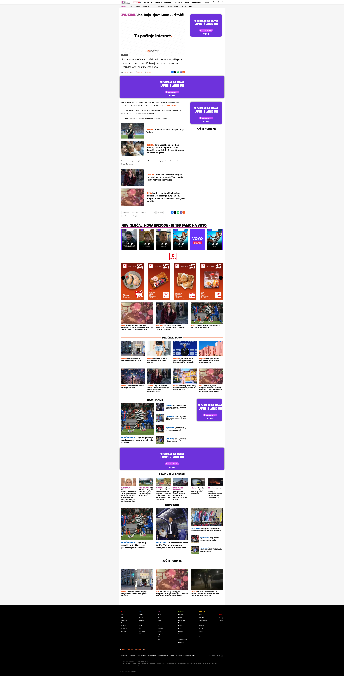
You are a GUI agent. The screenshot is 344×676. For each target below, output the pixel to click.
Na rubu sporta (142, 623)
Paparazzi (146, 6)
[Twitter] (175, 72)
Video (221, 615)
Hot (152, 2)
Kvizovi (200, 634)
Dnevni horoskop (203, 620)
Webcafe (167, 2)
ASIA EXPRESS (195, 2)
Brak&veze (180, 614)
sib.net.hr (152, 664)
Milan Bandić (125, 212)
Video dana (201, 637)
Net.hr (139, 72)
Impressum (124, 656)
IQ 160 (186, 2)
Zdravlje (180, 637)
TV (153, 6)
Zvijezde (123, 6)
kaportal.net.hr (161, 664)
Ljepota (180, 623)
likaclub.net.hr (142, 666)
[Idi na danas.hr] (137, 2)
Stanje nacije (124, 628)
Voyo (190, 6)
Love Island (161, 6)
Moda (179, 628)
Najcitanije (160, 212)
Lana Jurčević (171, 105)
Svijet (122, 617)
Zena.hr (128, 664)
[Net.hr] (220, 655)
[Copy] (183, 72)
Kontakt (172, 656)
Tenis (140, 628)
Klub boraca (141, 620)
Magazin (158, 2)
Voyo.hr (134, 664)
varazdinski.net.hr (171, 664)
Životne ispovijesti (182, 639)
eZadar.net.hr (206, 664)
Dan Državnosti (145, 212)
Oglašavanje (132, 656)
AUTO (180, 2)
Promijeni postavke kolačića (183, 656)
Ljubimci (180, 625)
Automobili (181, 642)
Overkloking (202, 625)
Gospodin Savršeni (173, 6)
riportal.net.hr (182, 664)
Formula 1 (141, 637)
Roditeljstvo (181, 634)
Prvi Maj (134, 216)
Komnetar (201, 623)
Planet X (201, 628)
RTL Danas (123, 623)
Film (131, 6)
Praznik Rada (125, 216)
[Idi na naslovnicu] (126, 4)
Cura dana (201, 617)
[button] (124, 231)
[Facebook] (172, 72)
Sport (146, 2)
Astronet (201, 614)
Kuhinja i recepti (182, 620)
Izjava (153, 212)
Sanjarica (221, 620)
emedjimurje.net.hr (143, 664)
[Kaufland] (172, 256)
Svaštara (201, 631)
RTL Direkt (123, 625)
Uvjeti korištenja (141, 656)
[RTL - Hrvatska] (212, 655)
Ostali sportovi (142, 631)
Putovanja (180, 631)
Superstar (160, 631)
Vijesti (122, 614)
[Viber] (181, 72)
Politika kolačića (152, 656)
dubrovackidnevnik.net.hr (194, 664)
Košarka (140, 625)
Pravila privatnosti (163, 656)
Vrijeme (122, 634)
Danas (123, 611)
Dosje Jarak (123, 631)
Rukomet (141, 617)
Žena (175, 2)
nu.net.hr (214, 664)
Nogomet (141, 614)
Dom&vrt (180, 617)
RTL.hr (122, 664)
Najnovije (221, 618)
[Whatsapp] (178, 72)
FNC (140, 634)
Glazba (138, 6)
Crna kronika (124, 620)
